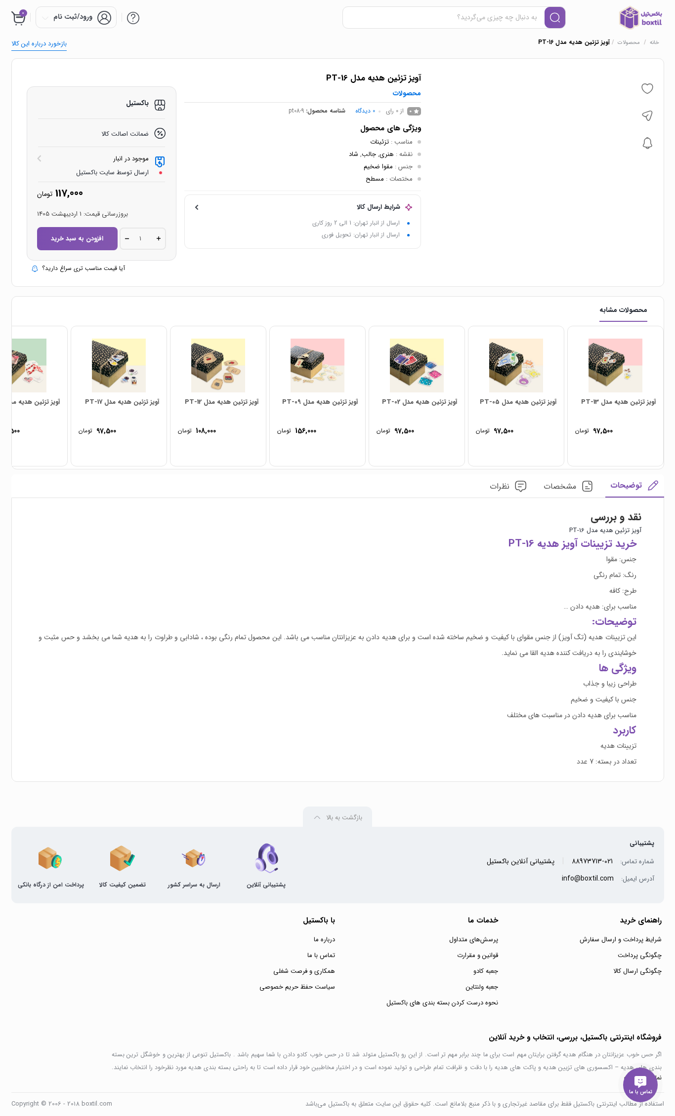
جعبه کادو (485, 971)
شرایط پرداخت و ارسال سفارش (621, 939)
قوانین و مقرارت (477, 955)
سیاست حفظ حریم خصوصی (297, 987)
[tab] (634, 488)
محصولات (629, 42)
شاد (353, 154)
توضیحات (626, 485)
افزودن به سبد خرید (77, 238)
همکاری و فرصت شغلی (304, 971)
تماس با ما (321, 955)
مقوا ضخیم (378, 166)
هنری (387, 154)
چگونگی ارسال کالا (637, 971)
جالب (369, 154)
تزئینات (379, 142)
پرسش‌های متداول (473, 939)
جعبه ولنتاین (482, 987)
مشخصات (560, 486)
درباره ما (324, 939)
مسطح (375, 179)
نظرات (499, 486)
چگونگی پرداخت (640, 955)
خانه (654, 42)
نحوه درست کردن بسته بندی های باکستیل (442, 1003)
